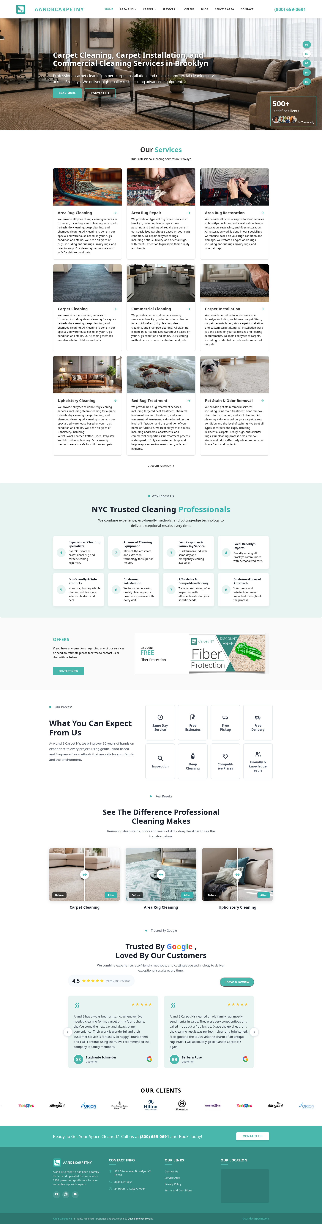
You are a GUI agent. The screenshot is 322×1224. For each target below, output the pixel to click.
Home (109, 9)
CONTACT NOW (68, 671)
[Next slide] (254, 1042)
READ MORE (67, 93)
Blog (205, 9)
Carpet (148, 9)
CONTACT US (100, 93)
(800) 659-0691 (290, 9)
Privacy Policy (173, 1204)
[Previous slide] (67, 1042)
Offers (189, 9)
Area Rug (127, 9)
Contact (247, 9)
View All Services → (161, 466)
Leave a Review (237, 982)
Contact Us (253, 1156)
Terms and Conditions (178, 1210)
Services (168, 9)
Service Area (224, 9)
